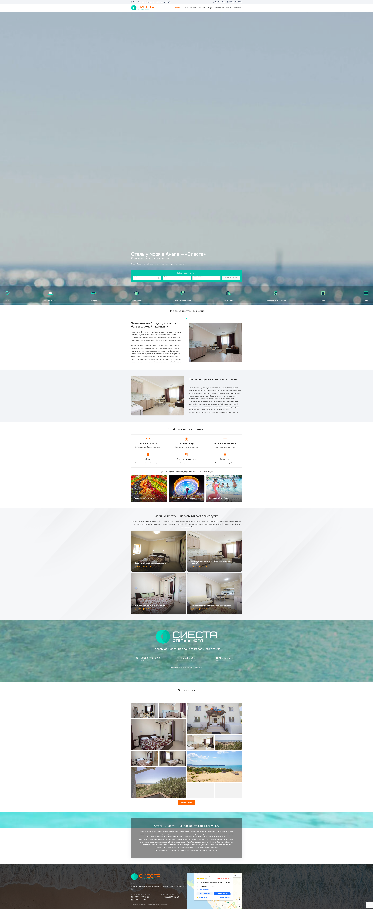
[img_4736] (200, 742)
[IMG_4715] (144, 758)
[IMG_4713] (172, 710)
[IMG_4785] (228, 790)
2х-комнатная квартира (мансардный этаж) (151, 563)
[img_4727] (228, 742)
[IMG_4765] (144, 710)
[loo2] (142, 7)
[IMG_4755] (158, 734)
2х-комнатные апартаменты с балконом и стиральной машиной (211, 562)
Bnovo (240, 282)
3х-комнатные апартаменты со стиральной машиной (211, 605)
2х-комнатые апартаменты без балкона (150, 605)
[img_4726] (158, 782)
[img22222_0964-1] (214, 766)
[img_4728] (200, 790)
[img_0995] (214, 718)
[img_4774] (172, 758)
